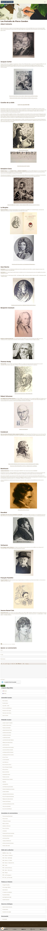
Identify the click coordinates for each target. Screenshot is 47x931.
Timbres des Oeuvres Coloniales (8, 833)
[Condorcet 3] (23, 449)
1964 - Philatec (5, 872)
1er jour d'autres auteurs (6, 764)
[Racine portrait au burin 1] (23, 290)
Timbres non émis (5, 776)
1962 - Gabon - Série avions (7, 870)
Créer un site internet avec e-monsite (16, 924)
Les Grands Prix (5, 784)
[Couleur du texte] (9, 664)
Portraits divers (5, 703)
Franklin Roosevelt (5, 899)
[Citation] (11, 664)
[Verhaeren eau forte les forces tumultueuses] (23, 562)
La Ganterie (4, 830)
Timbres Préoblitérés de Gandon (8, 789)
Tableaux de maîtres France (7, 742)
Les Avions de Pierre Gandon (7, 749)
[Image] (18, 664)
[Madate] (14, 929)
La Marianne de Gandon (6, 732)
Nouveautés (4, 919)
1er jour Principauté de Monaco (8, 796)
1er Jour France (5, 757)
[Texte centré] (13, 664)
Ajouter (3, 685)
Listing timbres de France (7, 730)
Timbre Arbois (5, 818)
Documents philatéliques (7, 808)
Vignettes (4, 781)
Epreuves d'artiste (5, 771)
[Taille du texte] (7, 664)
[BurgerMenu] (44, 2)
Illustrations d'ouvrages (6, 710)
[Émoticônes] (23, 664)
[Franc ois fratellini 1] (23, 595)
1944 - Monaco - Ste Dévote (7, 855)
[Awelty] (33, 929)
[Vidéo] (20, 664)
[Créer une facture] (42, 929)
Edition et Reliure (5, 823)
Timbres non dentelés (6, 727)
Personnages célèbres (6, 887)
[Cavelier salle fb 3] (23, 135)
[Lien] (15, 664)
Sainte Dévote (5, 889)
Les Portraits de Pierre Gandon (8, 747)
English (4, 693)
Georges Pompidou (6, 884)
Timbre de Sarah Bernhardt (7, 816)
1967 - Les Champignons (6, 875)
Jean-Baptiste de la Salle (6, 897)
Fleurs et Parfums (5, 828)
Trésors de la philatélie (6, 806)
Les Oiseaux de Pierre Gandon (7, 752)
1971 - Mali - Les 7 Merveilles (7, 877)
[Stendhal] (23, 530)
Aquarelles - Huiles (5, 705)
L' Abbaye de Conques (6, 821)
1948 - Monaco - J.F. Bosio (7, 860)
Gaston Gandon (5, 715)
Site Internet (3, 658)
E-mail (2, 654)
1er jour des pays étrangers (7, 767)
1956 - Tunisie (4, 865)
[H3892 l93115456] (23, 190)
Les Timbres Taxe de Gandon (7, 786)
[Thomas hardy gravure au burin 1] (23, 379)
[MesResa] (23, 929)
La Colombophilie (5, 759)
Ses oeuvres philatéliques (7, 708)
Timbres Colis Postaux (6, 801)
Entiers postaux (5, 769)
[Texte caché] (16, 664)
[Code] (22, 664)
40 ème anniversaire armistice (8, 843)
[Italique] (3, 664)
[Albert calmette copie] (23, 44)
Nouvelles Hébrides (6, 894)
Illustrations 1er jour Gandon (7, 779)
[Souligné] (5, 664)
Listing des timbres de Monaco (8, 794)
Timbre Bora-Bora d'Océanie (7, 835)
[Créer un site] (5, 929)
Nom (2, 650)
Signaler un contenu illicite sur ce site (31, 924)
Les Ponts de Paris (5, 744)
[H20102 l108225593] (24, 157)
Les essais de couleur (6, 774)
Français (5, 690)
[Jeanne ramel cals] (23, 629)
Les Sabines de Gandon (6, 735)
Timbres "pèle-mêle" (6, 845)
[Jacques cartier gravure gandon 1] (23, 81)
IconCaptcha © (18, 683)
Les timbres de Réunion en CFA (8, 803)
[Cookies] (2, 928)
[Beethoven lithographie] (23, 495)
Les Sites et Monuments (6, 725)
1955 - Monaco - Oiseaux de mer (8, 862)
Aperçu (27, 663)
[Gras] (2, 664)
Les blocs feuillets (5, 791)
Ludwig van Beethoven (6, 840)
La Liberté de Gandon (6, 737)
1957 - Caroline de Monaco (7, 867)
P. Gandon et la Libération (7, 892)
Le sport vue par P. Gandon (7, 722)
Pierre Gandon (5, 700)
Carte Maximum (5, 762)
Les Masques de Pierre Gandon (8, 754)
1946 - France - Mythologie (7, 857)
